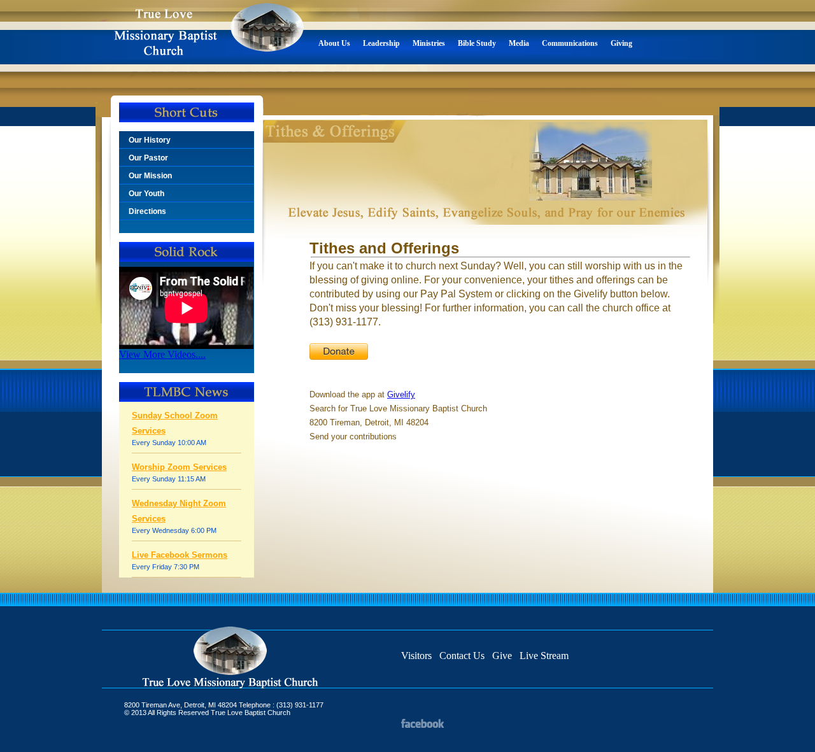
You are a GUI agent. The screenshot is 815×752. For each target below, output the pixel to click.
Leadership (381, 43)
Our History (150, 140)
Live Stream (544, 655)
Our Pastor (148, 157)
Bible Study (477, 43)
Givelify (401, 394)
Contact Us (462, 655)
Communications (570, 43)
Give (502, 655)
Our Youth (146, 193)
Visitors (416, 655)
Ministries (429, 43)
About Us (334, 43)
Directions (147, 211)
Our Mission (150, 175)
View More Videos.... (162, 354)
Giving (621, 43)
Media (519, 43)
